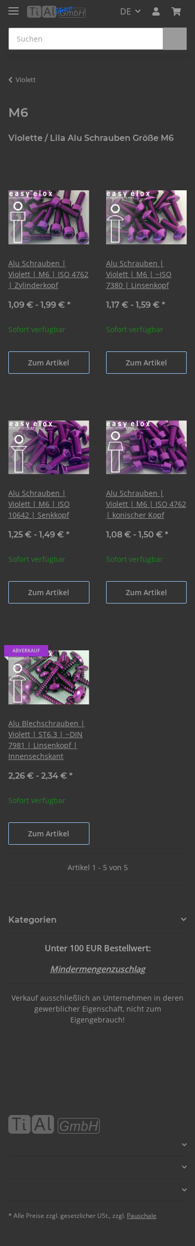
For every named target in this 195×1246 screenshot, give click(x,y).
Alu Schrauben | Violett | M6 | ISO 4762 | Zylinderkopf (48, 274)
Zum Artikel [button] (48, 363)
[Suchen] (175, 39)
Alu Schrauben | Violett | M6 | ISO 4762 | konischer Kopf (146, 504)
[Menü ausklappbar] (13, 6)
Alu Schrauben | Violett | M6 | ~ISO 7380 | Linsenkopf (139, 274)
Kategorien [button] (32, 920)
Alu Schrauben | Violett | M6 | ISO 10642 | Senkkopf (39, 504)
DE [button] (125, 11)
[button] (156, 11)
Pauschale (142, 1215)
